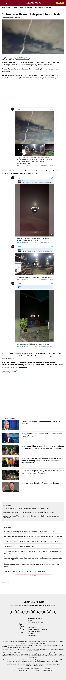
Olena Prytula (56, 664)
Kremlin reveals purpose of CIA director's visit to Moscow (40, 422)
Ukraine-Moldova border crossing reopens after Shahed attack (25, 571)
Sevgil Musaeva (38, 664)
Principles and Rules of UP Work (37, 629)
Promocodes (32, 635)
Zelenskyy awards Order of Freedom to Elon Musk (40, 483)
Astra (38, 69)
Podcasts (30, 7)
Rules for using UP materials (36, 623)
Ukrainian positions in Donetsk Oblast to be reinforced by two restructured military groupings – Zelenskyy (42, 447)
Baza (30, 69)
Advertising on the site (35, 618)
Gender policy (32, 627)
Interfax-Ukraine (12, 647)
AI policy (30, 625)
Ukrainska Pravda (7, 17)
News (3, 7)
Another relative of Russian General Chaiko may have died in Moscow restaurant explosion (31, 517)
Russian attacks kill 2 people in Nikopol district (20, 546)
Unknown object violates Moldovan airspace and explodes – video (26, 508)
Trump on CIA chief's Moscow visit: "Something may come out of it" (41, 435)
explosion (6, 371)
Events (30, 620)
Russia (14, 371)
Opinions (15, 7)
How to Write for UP (34, 631)
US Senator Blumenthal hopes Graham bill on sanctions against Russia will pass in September (32, 552)
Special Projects (40, 7)
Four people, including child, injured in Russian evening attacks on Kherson (30, 532)
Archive (48, 7)
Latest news (8, 528)
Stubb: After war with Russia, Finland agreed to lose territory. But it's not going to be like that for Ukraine (33, 559)
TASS (13, 71)
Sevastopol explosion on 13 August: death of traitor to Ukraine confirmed (28, 512)
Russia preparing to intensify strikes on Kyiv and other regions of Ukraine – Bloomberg (42, 472)
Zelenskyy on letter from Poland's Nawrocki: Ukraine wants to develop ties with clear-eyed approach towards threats (42, 460)
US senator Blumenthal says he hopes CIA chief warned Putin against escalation (31, 541)
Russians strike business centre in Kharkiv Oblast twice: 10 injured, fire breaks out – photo (32, 565)
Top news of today (8, 418)
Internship (31, 633)
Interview (23, 7)
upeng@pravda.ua (37, 665)
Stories (8, 7)
